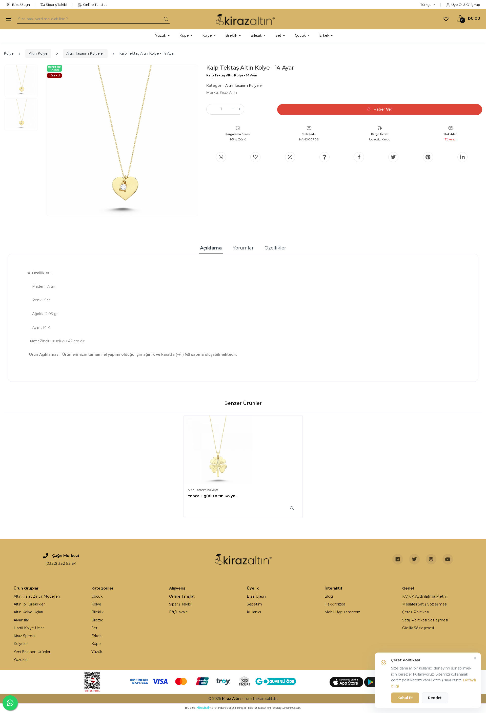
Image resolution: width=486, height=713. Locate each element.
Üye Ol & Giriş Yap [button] (465, 5)
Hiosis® (203, 707)
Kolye (9, 53)
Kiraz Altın (231, 698)
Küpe (96, 643)
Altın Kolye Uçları (28, 612)
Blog (329, 596)
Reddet (435, 698)
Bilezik (97, 620)
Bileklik (97, 612)
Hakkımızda (335, 604)
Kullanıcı (254, 612)
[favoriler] (446, 18)
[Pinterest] (428, 157)
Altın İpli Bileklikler (29, 604)
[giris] (255, 157)
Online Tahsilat (95, 5)
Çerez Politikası (415, 612)
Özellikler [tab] (275, 248)
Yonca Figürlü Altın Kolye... (213, 495)
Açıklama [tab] (211, 248)
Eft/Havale (178, 612)
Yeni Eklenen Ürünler (32, 651)
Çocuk (97, 596)
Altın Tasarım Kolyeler (85, 53)
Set (94, 628)
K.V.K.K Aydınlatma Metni (424, 596)
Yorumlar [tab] (243, 248)
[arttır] (240, 109)
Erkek (96, 636)
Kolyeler (21, 643)
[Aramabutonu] (166, 18)
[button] (427, 4)
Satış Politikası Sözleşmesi (425, 620)
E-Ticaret (250, 707)
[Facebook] (359, 157)
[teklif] (290, 157)
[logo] (245, 19)
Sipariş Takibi (56, 5)
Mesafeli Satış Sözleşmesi (424, 604)
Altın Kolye (38, 53)
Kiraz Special (24, 636)
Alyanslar (21, 620)
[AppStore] (347, 682)
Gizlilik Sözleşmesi (418, 628)
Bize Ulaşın (20, 5)
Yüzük (96, 651)
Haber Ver (382, 109)
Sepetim (254, 604)
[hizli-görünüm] (291, 508)
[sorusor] (324, 157)
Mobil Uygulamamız (342, 612)
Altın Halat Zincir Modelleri (37, 596)
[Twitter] (393, 157)
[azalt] (233, 109)
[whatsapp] (221, 157)
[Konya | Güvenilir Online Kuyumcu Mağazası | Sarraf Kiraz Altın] (243, 559)
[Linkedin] (462, 157)
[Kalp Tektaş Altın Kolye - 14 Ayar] (122, 140)
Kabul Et (405, 698)
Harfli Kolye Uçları (29, 628)
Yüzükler (21, 659)
